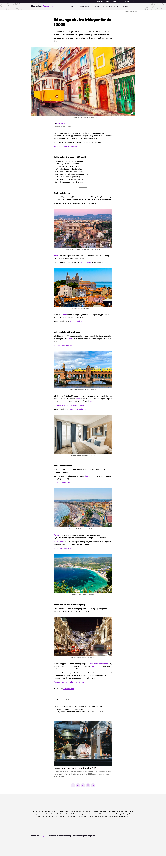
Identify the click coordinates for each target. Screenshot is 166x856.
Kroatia (56, 535)
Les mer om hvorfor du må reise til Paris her (70, 405)
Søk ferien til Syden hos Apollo (65, 146)
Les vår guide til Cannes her (64, 483)
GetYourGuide (68, 689)
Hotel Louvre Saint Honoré (79, 409)
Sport (120, 1)
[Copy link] (83, 785)
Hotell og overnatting (110, 6)
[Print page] (88, 785)
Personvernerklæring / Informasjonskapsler (71, 835)
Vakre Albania (59, 542)
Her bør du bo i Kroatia (62, 548)
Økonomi (127, 1)
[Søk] (134, 6)
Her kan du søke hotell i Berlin (65, 345)
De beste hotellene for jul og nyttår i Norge (70, 682)
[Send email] (93, 785)
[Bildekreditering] (132, 113)
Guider (96, 6)
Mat (134, 1)
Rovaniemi (95, 666)
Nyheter (107, 1)
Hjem (73, 6)
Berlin (71, 339)
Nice (86, 476)
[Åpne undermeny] (91, 6)
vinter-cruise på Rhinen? (98, 664)
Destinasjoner (84, 6)
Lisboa (64, 315)
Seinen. (92, 401)
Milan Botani (61, 124)
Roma (56, 256)
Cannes (93, 476)
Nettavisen (100, 1)
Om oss (125, 6)
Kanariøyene (86, 262)
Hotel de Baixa (76, 321)
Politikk (115, 1)
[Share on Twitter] (78, 785)
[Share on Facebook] (73, 785)
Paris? (78, 399)
